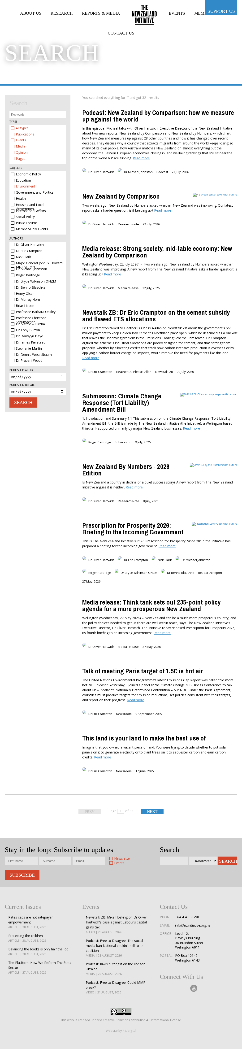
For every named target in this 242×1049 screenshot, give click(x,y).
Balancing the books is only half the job (38, 951)
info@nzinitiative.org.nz (192, 925)
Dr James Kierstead (30, 342)
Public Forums (27, 223)
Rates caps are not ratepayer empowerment (30, 922)
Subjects (15, 168)
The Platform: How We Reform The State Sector (40, 967)
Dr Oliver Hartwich (30, 245)
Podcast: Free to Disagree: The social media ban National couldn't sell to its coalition (114, 948)
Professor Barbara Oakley (36, 312)
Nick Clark (23, 257)
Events (21, 140)
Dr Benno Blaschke (30, 288)
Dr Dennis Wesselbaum (34, 355)
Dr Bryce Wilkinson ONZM (36, 281)
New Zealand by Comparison (121, 196)
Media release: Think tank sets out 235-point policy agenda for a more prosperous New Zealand (151, 605)
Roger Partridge (28, 275)
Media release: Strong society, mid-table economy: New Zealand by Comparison (157, 252)
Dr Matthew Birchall (31, 324)
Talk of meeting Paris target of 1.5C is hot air (142, 670)
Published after (21, 370)
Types (13, 121)
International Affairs (31, 211)
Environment (25, 186)
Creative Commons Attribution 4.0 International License (142, 1020)
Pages (20, 159)
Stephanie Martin (29, 349)
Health (21, 199)
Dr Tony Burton (28, 330)
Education (23, 180)
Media (20, 146)
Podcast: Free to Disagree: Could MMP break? (115, 987)
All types (22, 128)
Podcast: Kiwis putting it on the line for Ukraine (115, 969)
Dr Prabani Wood (29, 361)
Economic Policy (28, 174)
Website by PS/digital (121, 1030)
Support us (221, 11)
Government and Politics (34, 193)
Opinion (22, 153)
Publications (25, 134)
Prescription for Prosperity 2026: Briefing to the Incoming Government (132, 528)
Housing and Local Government (30, 205)
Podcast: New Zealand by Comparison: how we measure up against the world (158, 116)
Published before (22, 385)
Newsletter (122, 859)
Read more (141, 158)
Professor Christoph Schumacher (31, 318)
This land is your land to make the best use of (144, 738)
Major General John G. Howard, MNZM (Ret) (40, 263)
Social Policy (25, 217)
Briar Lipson (25, 306)
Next (152, 811)
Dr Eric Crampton (29, 251)
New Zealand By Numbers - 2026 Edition (125, 470)
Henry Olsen (25, 294)
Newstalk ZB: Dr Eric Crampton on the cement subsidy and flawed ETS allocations (156, 315)
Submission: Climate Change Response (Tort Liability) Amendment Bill (121, 403)
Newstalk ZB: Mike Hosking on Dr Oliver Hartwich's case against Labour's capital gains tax (116, 924)
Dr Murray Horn (28, 300)
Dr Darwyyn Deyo (29, 336)
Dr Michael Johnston (31, 269)
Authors (16, 238)
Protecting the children (27, 938)
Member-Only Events (32, 229)
